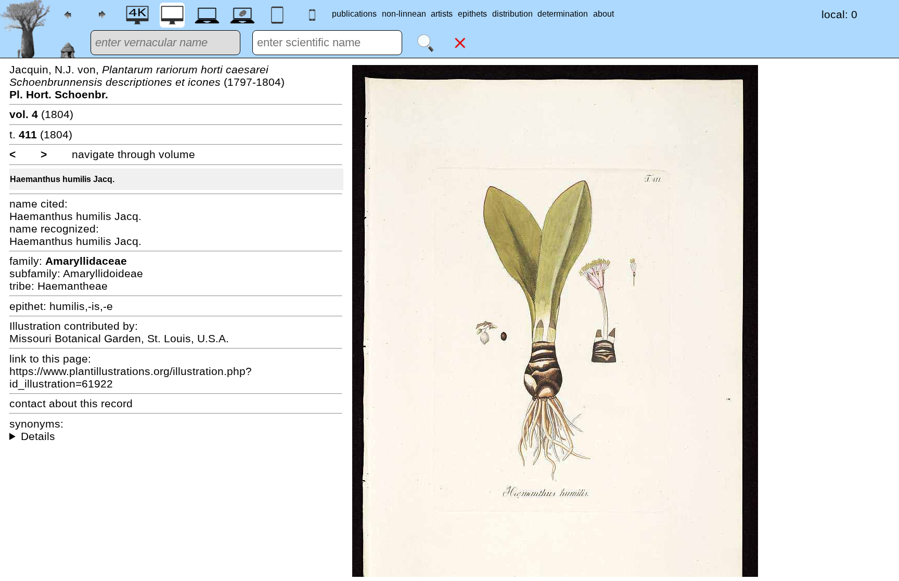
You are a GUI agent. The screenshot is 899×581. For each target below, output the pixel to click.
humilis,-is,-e (81, 306)
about (603, 13)
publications (354, 13)
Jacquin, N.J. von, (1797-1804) (147, 81)
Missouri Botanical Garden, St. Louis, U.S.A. (119, 338)
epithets (472, 13)
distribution (512, 13)
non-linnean (404, 13)
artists (442, 13)
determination (562, 13)
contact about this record (71, 403)
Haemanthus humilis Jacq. (62, 179)
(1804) (41, 114)
